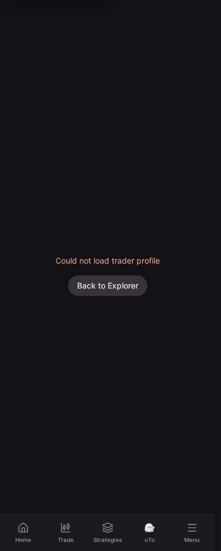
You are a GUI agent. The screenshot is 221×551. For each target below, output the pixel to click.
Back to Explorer (107, 285)
